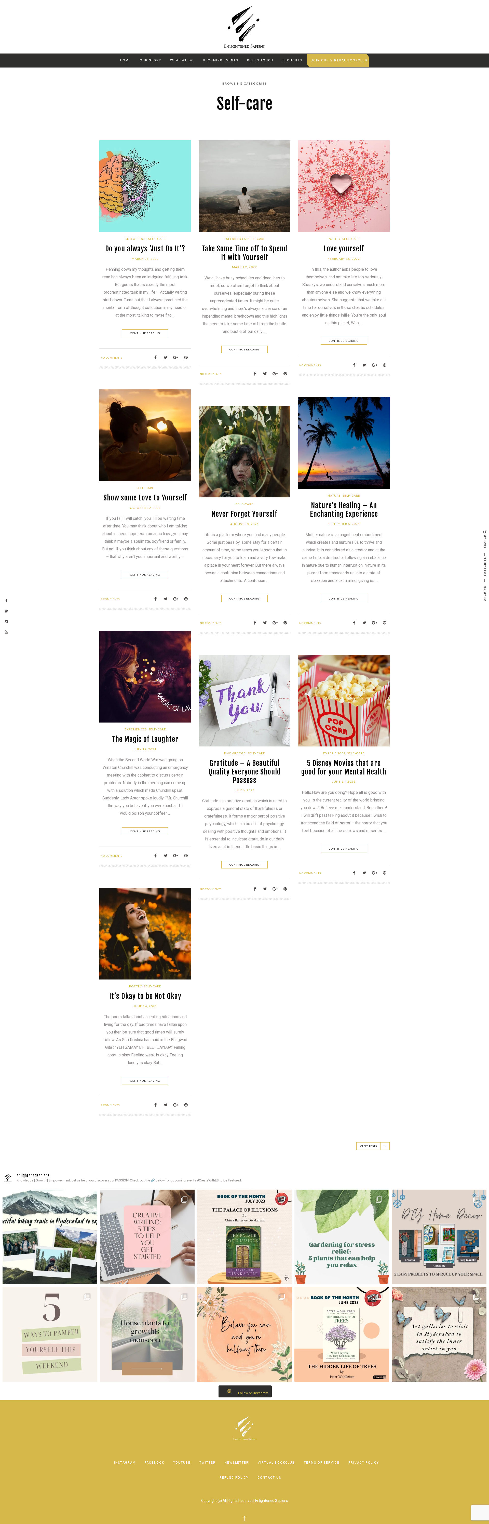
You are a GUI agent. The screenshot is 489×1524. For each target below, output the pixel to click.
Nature (334, 495)
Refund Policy (234, 1477)
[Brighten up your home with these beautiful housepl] (147, 1334)
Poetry (334, 239)
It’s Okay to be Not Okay (145, 996)
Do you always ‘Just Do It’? (145, 248)
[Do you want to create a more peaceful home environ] (341, 1237)
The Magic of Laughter (145, 739)
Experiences (235, 239)
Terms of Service (321, 1462)
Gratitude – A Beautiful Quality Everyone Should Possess (245, 772)
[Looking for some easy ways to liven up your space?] (439, 1237)
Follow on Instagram (253, 1393)
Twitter (207, 1462)
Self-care (157, 239)
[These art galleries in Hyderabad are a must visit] (439, 1334)
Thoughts (292, 60)
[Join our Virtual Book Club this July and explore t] (244, 1237)
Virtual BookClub (276, 1462)
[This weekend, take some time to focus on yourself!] (50, 1334)
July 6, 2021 (244, 790)
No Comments (111, 357)
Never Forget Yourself (244, 514)
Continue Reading (145, 333)
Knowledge (135, 239)
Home (125, 60)
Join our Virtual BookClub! (340, 60)
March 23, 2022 (145, 259)
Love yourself (344, 248)
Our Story (150, 60)
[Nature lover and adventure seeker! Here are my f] (50, 1237)
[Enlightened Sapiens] (244, 26)
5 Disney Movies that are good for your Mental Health (343, 767)
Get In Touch (260, 60)
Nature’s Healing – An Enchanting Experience (344, 510)
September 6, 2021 (344, 524)
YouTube (182, 1462)
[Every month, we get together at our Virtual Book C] (341, 1334)
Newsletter (237, 1462)
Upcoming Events (220, 60)
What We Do (182, 60)
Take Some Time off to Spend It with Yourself (244, 253)
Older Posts (368, 1146)
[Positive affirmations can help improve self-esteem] (244, 1334)
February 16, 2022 (344, 259)
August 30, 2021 (244, 524)
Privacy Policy (363, 1462)
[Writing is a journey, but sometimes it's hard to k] (147, 1237)
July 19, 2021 (145, 749)
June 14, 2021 (344, 781)
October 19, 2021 (145, 508)
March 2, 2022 (244, 267)
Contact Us (269, 1477)
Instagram (125, 1462)
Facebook (154, 1462)
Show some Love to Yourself (145, 497)
